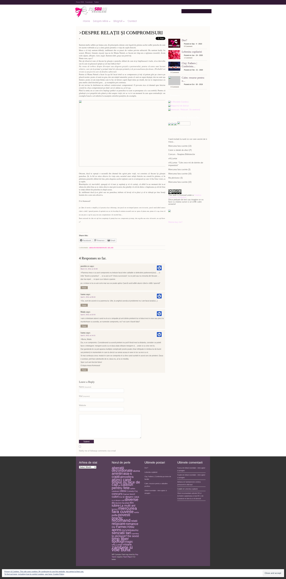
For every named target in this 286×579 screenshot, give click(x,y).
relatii (110, 248)
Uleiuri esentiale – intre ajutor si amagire (155, 492)
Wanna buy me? (175, 222)
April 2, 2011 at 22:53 (88, 314)
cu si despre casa (129, 496)
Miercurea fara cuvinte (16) (179, 174)
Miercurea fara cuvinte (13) (179, 146)
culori (115, 496)
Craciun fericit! (129, 494)
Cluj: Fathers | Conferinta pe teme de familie (157, 478)
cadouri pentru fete (122, 486)
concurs (117, 493)
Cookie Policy (58, 574)
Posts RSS (80, 2)
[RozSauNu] (77, 21)
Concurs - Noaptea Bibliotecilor (181, 154)
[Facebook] (172, 125)
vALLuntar (172, 158)
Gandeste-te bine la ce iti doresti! (189, 498)
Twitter (96, 2)
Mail (84, 396)
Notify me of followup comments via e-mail (97, 451)
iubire (116, 505)
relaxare (118, 524)
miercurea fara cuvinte (124, 510)
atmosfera (126, 476)
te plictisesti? (119, 536)
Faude (179, 475)
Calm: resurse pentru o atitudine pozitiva (156, 485)
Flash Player (127, 557)
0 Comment (188, 46)
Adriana (180, 482)
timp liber (120, 538)
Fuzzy (179, 468)
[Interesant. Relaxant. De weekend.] (184, 110)
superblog (135, 533)
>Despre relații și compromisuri (121, 32)
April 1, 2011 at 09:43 (88, 297)
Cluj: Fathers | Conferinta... (189, 65)
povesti (124, 515)
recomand (121, 520)
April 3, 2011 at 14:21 (88, 335)
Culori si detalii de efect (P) (180, 150)
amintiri (117, 473)
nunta (136, 512)
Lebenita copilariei (192, 51)
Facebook (89, 2)
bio (119, 485)
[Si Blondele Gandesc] (178, 102)
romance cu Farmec (125, 525)
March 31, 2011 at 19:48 (89, 269)
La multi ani (127, 505)
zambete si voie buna (122, 548)
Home (86, 20)
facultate (125, 503)
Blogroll (118, 20)
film (132, 502)
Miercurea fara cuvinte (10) (179, 182)
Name (85, 387)
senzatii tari (121, 533)
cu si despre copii (118, 500)
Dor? (184, 40)
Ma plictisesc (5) (175, 178)
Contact (132, 20)
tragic (129, 541)
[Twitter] (169, 125)
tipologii (118, 541)
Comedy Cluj (132, 491)
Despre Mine (101, 20)
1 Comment (188, 58)
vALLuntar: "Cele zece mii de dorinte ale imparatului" (185, 164)
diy (113, 502)
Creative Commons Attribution (184, 196)
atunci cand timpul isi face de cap (126, 482)
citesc (123, 490)
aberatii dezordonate (98, 248)
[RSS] (175, 125)
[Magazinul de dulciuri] (178, 106)
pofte (115, 515)
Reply (84, 287)
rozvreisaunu (130, 530)
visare (127, 544)
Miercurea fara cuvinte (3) (179, 169)
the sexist (133, 536)
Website (82, 405)
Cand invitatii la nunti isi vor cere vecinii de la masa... (187, 140)
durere (118, 503)
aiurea (136, 470)
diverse (131, 499)
